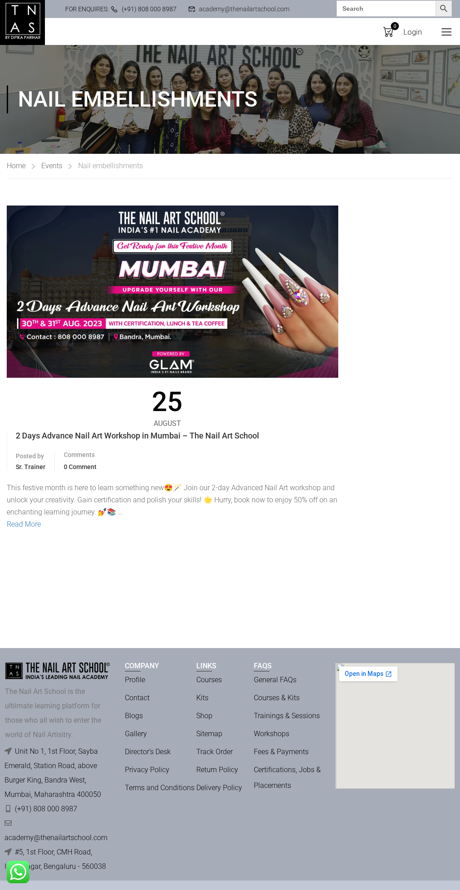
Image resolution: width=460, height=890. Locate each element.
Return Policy (217, 769)
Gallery (136, 733)
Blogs (134, 715)
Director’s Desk (148, 751)
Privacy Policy (147, 769)
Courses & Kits (277, 697)
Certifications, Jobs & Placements (287, 777)
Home (16, 165)
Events (51, 165)
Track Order (214, 751)
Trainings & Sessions (287, 715)
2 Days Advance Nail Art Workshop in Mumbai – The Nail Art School (137, 435)
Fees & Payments (281, 751)
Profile (135, 679)
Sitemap (209, 733)
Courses (209, 679)
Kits (202, 697)
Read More (24, 524)
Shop (204, 715)
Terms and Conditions (160, 787)
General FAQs (275, 679)
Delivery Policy (219, 787)
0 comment (80, 466)
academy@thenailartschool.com (244, 9)
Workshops (271, 733)
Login (412, 31)
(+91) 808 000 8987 (149, 9)
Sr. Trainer (30, 466)
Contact (137, 697)
